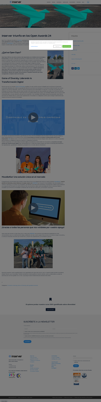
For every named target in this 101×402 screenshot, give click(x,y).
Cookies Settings (34, 46)
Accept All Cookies (66, 46)
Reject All (57, 46)
